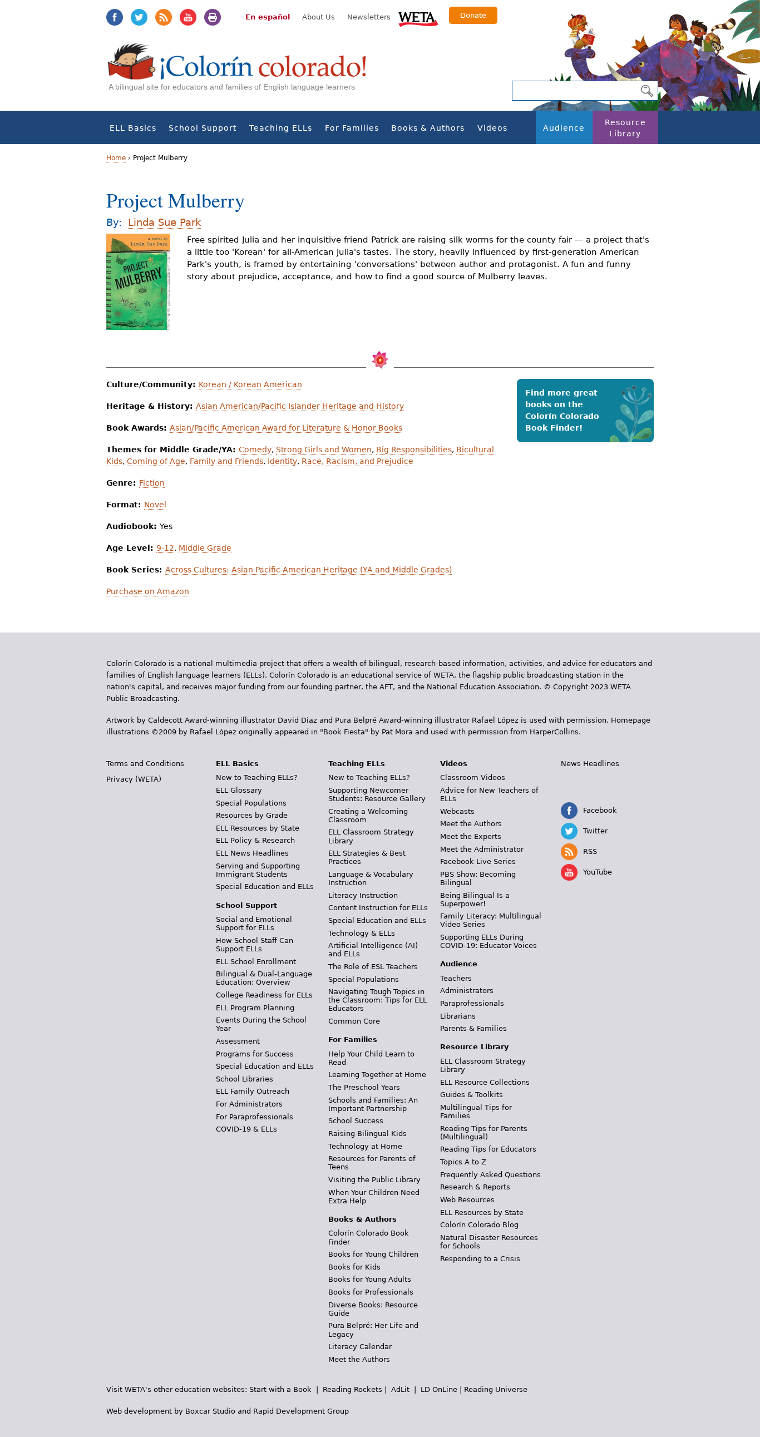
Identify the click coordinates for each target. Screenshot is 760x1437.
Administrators (466, 990)
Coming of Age (156, 461)
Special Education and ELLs (265, 886)
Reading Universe (495, 1389)
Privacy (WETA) (133, 779)
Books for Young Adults (369, 1279)
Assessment (238, 1041)
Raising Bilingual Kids (367, 1133)
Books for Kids (354, 1267)
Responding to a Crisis (480, 1259)
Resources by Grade (252, 815)
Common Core (354, 1021)
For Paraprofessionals (254, 1117)
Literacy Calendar (360, 1346)
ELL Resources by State (257, 828)
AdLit (400, 1389)
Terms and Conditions (145, 763)
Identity (282, 461)
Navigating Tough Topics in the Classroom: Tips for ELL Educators (377, 1000)
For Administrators (249, 1104)
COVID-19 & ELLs (246, 1129)
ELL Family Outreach (252, 1091)
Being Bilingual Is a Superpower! (475, 899)
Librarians (458, 1016)
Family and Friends (226, 461)
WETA (418, 18)
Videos (492, 128)
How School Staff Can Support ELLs (254, 944)
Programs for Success (255, 1054)
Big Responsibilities (414, 449)
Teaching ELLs (280, 128)
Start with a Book (280, 1389)
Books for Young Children (373, 1254)
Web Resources (467, 1200)
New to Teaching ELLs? (257, 777)
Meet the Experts (470, 836)
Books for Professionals (370, 1292)
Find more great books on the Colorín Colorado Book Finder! (562, 410)
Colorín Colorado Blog (479, 1225)
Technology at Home (365, 1146)
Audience (564, 128)
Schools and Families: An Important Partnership (373, 1104)
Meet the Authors (359, 1359)
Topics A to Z (463, 1162)
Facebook (114, 17)
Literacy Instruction (363, 895)
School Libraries (244, 1079)
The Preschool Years (364, 1087)
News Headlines (590, 763)
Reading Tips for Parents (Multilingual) (483, 1132)
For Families (352, 128)
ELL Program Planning (255, 1008)
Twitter (139, 17)
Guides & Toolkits (471, 1094)
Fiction (152, 482)
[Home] (243, 72)
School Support (202, 128)
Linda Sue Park (164, 222)
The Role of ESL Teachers (373, 966)
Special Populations (251, 803)
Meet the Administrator (482, 849)
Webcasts (457, 811)
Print (212, 17)
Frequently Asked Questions (490, 1175)
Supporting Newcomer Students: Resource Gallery (377, 794)
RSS (163, 17)
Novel (155, 504)
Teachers (456, 978)
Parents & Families (473, 1028)
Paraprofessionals (472, 1003)
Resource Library (625, 128)
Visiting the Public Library (374, 1180)
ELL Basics (133, 128)
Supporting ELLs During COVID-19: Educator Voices (488, 941)
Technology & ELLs (361, 933)
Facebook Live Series (478, 861)
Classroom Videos (472, 777)
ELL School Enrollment (256, 961)
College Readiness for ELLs (264, 995)
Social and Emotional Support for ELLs (254, 923)
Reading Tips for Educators (488, 1149)
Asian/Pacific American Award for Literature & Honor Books (286, 427)
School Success (355, 1121)
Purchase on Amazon (147, 591)
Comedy (255, 449)
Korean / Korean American (250, 384)
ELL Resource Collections (485, 1082)
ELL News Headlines (252, 853)
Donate (473, 15)
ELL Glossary (239, 790)
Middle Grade (205, 548)
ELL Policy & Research (255, 840)
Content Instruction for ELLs (378, 907)
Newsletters (369, 17)
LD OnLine (439, 1389)
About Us (318, 17)
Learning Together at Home (377, 1074)
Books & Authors (428, 128)
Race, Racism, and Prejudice (357, 461)
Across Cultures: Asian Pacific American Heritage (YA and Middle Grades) (308, 569)
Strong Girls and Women (324, 449)
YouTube (188, 17)
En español (267, 17)
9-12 (165, 548)
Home (116, 158)
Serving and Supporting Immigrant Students (258, 870)
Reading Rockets (352, 1389)
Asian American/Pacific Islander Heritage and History (300, 406)
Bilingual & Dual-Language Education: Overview (264, 978)
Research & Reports (475, 1187)
